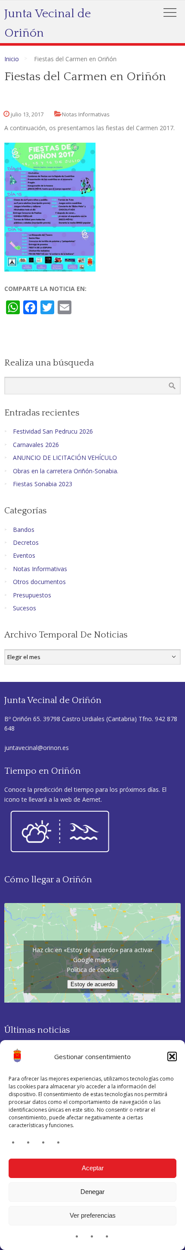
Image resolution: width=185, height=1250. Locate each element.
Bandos (23, 529)
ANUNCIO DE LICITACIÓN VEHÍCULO (65, 457)
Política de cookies (93, 970)
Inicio (11, 59)
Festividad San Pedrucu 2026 (53, 431)
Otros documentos (39, 582)
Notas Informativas (86, 114)
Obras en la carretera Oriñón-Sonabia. (65, 471)
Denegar (92, 1191)
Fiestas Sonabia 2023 (42, 484)
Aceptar (93, 1168)
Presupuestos (32, 595)
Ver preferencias (93, 1215)
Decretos (26, 542)
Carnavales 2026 (36, 445)
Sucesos (24, 608)
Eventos (24, 555)
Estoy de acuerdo (92, 984)
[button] (172, 1056)
